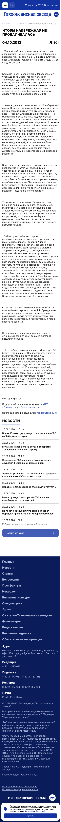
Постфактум (11, 585)
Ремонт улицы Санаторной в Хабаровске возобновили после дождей (25, 499)
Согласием (29, 811)
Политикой (40, 811)
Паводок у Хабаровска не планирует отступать (29, 486)
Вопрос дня (10, 579)
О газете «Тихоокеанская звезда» (27, 615)
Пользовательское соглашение (19, 786)
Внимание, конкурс (16, 597)
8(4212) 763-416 (31, 676)
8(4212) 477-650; (11, 686)
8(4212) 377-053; (11, 676)
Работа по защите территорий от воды (24, 524)
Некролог (9, 591)
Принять (30, 816)
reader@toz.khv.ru (47, 412)
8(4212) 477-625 (11, 666)
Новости (8, 567)
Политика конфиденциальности (20, 789)
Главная (6, 23)
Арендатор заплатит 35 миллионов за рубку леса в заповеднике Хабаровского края (30, 475)
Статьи (20, 23)
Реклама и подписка (16, 633)
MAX (45, 404)
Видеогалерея (12, 627)
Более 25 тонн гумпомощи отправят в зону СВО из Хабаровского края (29, 435)
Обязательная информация (22, 639)
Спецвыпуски (12, 603)
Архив (6, 609)
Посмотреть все (32, 534)
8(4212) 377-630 (31, 686)
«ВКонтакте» (9, 407)
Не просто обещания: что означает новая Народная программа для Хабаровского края (27, 512)
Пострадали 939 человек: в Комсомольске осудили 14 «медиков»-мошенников (26, 461)
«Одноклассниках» (30, 407)
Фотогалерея (11, 621)
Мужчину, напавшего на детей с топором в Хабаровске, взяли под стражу (26, 448)
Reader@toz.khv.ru (12, 697)
